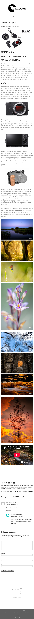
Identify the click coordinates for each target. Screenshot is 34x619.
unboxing (3, 488)
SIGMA (10, 73)
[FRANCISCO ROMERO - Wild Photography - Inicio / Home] (17, 8)
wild (7, 488)
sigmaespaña (29, 487)
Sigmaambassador (21, 487)
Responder (8, 510)
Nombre (3, 553)
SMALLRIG (24, 155)
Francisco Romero (15, 514)
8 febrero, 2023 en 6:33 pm (12, 504)
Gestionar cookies (17, 617)
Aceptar (17, 615)
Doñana (17, 485)
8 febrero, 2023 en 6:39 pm (17, 516)
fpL (8, 66)
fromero (17, 26)
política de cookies (17, 597)
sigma (15, 487)
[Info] (21, 591)
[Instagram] (18, 589)
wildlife (9, 488)
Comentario (4, 540)
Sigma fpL (3, 487)
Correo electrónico (5, 559)
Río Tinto (21, 485)
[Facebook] (13, 589)
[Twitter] (16, 589)
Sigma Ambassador (28, 485)
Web (2, 564)
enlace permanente (21, 488)
